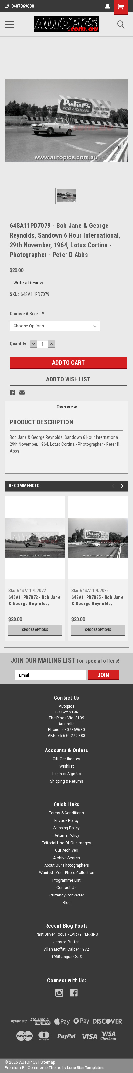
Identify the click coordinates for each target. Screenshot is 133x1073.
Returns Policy (66, 835)
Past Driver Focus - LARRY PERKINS (67, 934)
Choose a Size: (27, 313)
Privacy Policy (66, 820)
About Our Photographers (66, 865)
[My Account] (107, 6)
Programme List (66, 880)
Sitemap (47, 1062)
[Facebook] (12, 392)
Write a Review (28, 282)
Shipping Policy (66, 828)
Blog (67, 902)
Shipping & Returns (66, 781)
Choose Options (35, 630)
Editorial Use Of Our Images (66, 843)
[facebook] (74, 993)
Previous (114, 485)
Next (123, 485)
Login (57, 774)
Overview (66, 407)
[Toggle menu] (9, 24)
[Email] (22, 392)
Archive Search (66, 858)
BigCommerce (35, 1068)
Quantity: (18, 343)
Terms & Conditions (66, 813)
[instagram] (59, 993)
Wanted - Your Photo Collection (66, 873)
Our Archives (66, 850)
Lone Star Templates (85, 1068)
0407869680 (22, 6)
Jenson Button (66, 942)
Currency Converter (66, 895)
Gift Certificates (66, 759)
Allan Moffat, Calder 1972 (66, 949)
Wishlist (66, 766)
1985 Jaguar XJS (66, 957)
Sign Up (74, 774)
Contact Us (66, 887)
